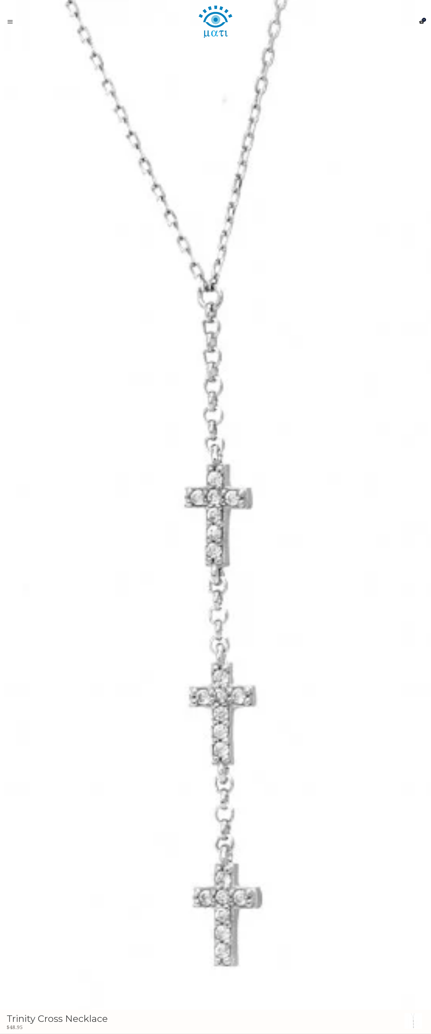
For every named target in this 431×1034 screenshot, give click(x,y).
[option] (413, 1021)
